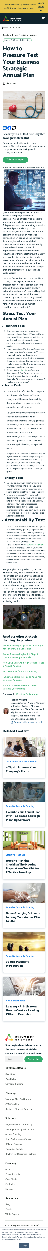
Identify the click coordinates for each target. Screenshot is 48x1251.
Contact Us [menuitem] (10, 1184)
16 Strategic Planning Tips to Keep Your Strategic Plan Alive (22, 678)
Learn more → (41, 6)
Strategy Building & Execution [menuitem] (20, 1129)
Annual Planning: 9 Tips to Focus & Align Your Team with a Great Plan (23, 647)
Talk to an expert (15, 160)
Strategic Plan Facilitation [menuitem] (18, 1099)
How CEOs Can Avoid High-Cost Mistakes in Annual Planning (23, 664)
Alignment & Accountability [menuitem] (18, 1124)
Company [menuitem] (10, 1163)
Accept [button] (24, 1245)
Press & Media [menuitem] (12, 1174)
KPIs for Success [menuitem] (13, 1144)
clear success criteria (34, 545)
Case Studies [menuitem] (11, 1179)
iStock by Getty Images (27, 694)
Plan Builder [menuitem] (11, 1079)
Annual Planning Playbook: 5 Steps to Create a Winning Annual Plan (21, 655)
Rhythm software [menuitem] (15, 1068)
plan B (23, 370)
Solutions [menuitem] (11, 1118)
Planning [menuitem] (10, 1093)
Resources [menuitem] (11, 1198)
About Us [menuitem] (9, 1169)
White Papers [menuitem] (12, 1214)
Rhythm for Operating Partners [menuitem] (20, 1154)
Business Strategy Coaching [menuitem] (19, 1109)
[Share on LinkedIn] (5, 128)
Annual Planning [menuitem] (13, 1134)
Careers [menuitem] (9, 1189)
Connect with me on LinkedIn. (28, 722)
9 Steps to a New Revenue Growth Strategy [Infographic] (20, 687)
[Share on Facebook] (9, 128)
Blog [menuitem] (7, 1204)
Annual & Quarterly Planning (17, 40)
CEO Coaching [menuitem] (12, 1104)
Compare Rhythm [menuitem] (14, 1084)
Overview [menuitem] (10, 1074)
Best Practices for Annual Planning (20, 671)
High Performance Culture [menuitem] (18, 1139)
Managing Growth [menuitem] (14, 1149)
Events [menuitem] (8, 1209)
